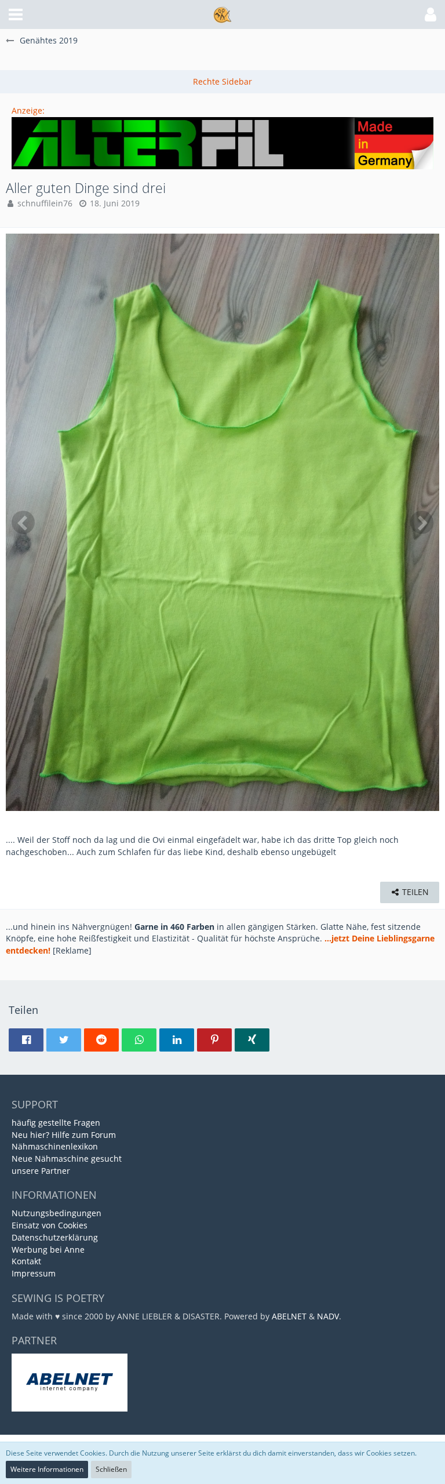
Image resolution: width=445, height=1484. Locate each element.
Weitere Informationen (46, 1469)
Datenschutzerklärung (55, 1237)
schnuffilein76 (44, 203)
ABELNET (289, 1316)
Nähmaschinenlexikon (55, 1146)
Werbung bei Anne (48, 1249)
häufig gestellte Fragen (56, 1122)
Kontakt (26, 1261)
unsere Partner (41, 1170)
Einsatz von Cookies (49, 1225)
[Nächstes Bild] (421, 522)
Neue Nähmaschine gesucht (67, 1158)
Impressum (34, 1273)
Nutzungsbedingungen (56, 1213)
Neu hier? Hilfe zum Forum (64, 1134)
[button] (15, 14)
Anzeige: (28, 110)
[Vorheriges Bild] (23, 522)
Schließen (111, 1469)
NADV (328, 1316)
